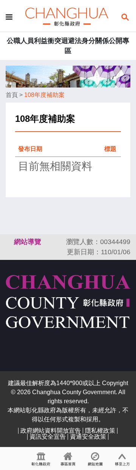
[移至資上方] (122, 458)
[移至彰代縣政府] (40, 458)
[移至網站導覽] (95, 458)
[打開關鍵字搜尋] (125, 16)
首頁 (12, 95)
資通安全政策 (88, 436)
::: (9, 242)
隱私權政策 (100, 430)
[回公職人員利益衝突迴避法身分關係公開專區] (66, 16)
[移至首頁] (68, 458)
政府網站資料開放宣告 (50, 430)
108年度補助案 (44, 95)
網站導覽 (27, 242)
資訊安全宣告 (47, 436)
